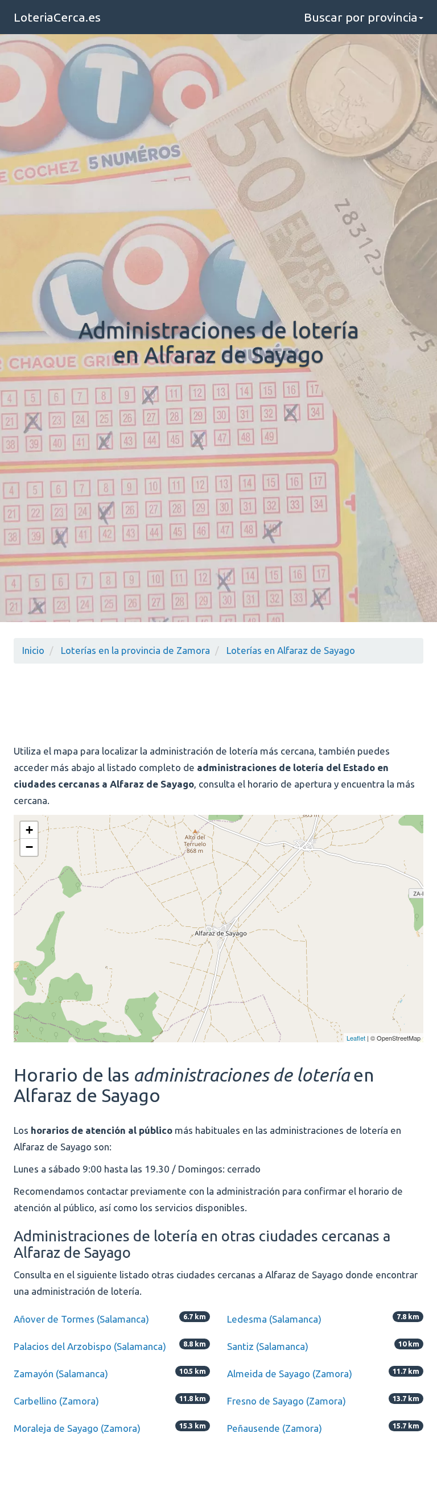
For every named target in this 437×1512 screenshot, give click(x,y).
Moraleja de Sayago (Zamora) (77, 1428)
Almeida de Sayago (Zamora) (289, 1373)
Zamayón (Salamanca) (61, 1373)
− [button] (29, 847)
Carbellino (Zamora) (56, 1400)
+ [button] (29, 830)
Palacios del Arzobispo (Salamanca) (90, 1346)
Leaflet (356, 1037)
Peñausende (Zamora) (274, 1428)
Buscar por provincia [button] (361, 17)
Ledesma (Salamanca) (274, 1319)
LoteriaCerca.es (57, 17)
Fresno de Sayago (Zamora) (286, 1400)
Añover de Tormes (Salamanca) (81, 1319)
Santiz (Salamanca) (267, 1346)
